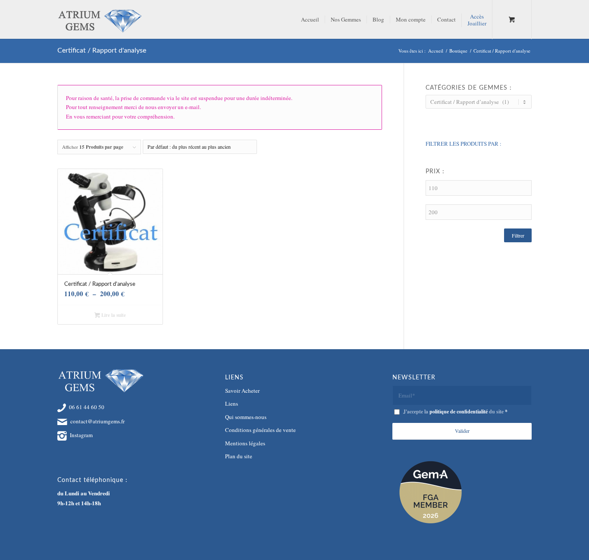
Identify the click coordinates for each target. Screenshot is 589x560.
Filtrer (518, 235)
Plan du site (238, 456)
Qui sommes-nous (245, 417)
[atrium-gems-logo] (99, 19)
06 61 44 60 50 (86, 407)
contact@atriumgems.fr (97, 421)
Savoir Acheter (242, 390)
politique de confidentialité (458, 411)
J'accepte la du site (455, 411)
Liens (231, 403)
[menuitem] (310, 19)
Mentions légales (245, 443)
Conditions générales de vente (260, 430)
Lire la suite (113, 315)
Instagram (81, 435)
